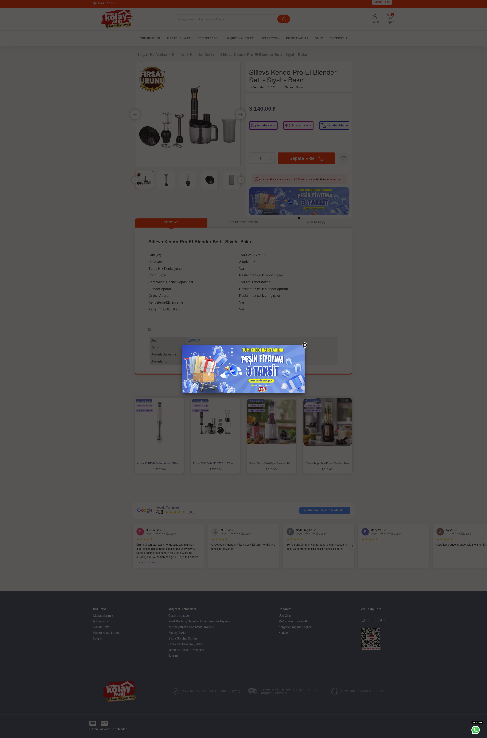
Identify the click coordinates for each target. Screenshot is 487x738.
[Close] (304, 345)
